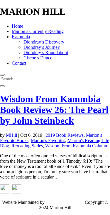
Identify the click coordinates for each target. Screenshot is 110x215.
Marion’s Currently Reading (38, 31)
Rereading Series (27, 145)
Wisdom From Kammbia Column (76, 145)
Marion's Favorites (48, 140)
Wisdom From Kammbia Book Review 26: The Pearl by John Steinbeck (54, 110)
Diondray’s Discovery (43, 41)
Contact (19, 63)
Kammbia (21, 36)
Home (17, 26)
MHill (11, 135)
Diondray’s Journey (41, 47)
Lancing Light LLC (64, 202)
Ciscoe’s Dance (37, 57)
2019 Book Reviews (64, 135)
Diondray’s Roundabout (45, 52)
